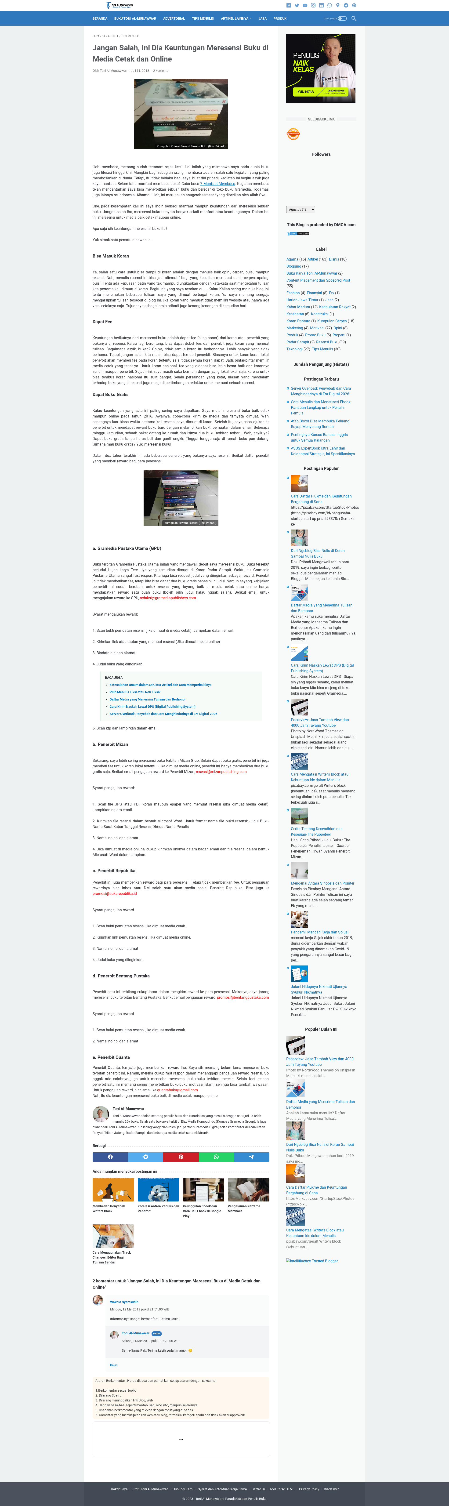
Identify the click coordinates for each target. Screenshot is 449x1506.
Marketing (294, 328)
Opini (337, 328)
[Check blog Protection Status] (298, 234)
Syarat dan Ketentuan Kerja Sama (222, 1489)
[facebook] (288, 5)
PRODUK (280, 18)
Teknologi (294, 349)
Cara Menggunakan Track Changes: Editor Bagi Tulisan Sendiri (112, 1257)
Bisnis (334, 259)
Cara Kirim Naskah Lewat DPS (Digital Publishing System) (153, 707)
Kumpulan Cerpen (332, 321)
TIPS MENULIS (203, 18)
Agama (292, 259)
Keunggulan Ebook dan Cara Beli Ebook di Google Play (202, 1211)
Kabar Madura (298, 307)
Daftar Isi (258, 1489)
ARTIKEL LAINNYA (234, 18)
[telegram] (346, 5)
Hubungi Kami (183, 1489)
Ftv (331, 293)
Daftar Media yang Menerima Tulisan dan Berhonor (148, 699)
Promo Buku (315, 335)
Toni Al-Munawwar (135, 1333)
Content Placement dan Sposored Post (318, 280)
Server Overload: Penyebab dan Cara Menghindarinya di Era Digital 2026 (163, 714)
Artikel (313, 259)
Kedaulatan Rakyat (335, 307)
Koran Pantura (298, 321)
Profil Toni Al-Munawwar (150, 1489)
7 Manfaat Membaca (217, 183)
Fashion (293, 293)
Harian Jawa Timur (302, 300)
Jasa (329, 300)
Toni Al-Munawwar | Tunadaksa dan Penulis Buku (231, 1499)
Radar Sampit (297, 342)
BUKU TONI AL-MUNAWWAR (135, 18)
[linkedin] (321, 5)
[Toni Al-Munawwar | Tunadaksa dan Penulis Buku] (122, 6)
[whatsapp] (329, 5)
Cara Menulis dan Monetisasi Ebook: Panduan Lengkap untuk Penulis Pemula (321, 407)
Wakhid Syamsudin (124, 1302)
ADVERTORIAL (174, 18)
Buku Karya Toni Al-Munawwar (311, 273)
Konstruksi (320, 314)
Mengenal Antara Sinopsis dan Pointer (322, 883)
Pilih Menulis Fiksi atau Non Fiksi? (135, 692)
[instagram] (313, 5)
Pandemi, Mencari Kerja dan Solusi (319, 932)
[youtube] (305, 5)
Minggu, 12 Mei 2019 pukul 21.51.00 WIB (139, 1309)
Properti (339, 335)
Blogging (293, 266)
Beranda (100, 18)
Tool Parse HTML (282, 1489)
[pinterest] (354, 5)
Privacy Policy (309, 1489)
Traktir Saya (119, 1489)
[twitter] (297, 5)
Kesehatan (295, 314)
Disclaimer (331, 1489)
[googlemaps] (338, 5)
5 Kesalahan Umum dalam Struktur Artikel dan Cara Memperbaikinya (161, 685)
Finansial (314, 293)
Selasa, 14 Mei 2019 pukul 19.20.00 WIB (151, 1341)
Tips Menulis (322, 349)
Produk (292, 335)
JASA (262, 18)
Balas (114, 1365)
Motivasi (317, 328)
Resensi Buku (327, 342)
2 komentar (161, 71)
